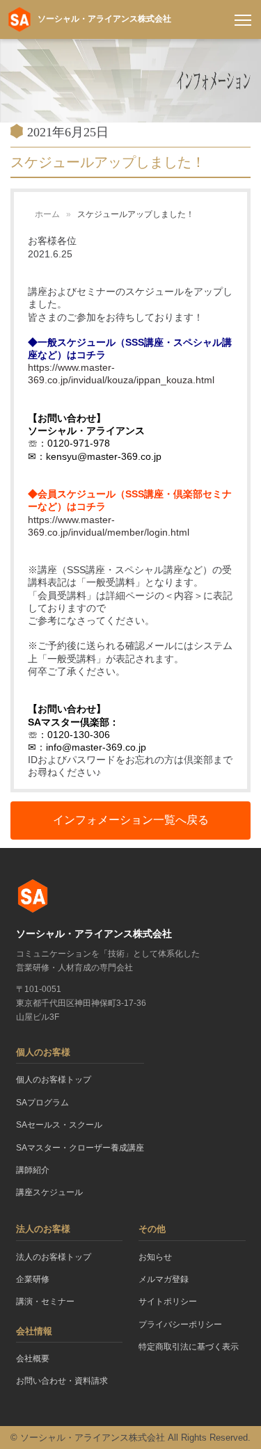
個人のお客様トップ (53, 1079)
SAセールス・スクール (59, 1125)
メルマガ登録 (164, 1279)
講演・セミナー (45, 1301)
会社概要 (32, 1358)
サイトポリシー (168, 1301)
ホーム (47, 214)
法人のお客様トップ (53, 1257)
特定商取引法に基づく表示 (189, 1347)
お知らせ (155, 1257)
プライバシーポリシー (180, 1324)
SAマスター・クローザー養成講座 (80, 1148)
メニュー (243, 19)
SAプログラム (42, 1102)
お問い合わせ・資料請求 (62, 1381)
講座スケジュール (49, 1192)
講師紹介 (32, 1170)
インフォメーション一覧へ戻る (131, 820)
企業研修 (32, 1279)
